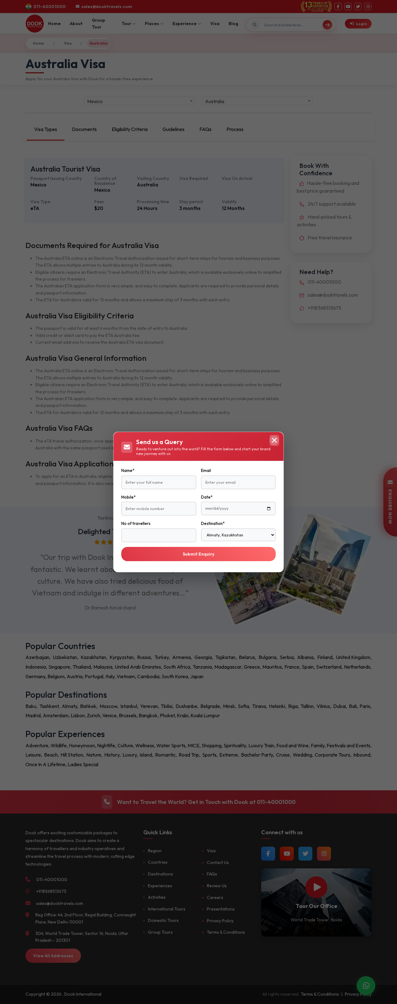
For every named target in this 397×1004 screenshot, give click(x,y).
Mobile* (128, 497)
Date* (206, 497)
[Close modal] (274, 440)
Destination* (213, 523)
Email (206, 470)
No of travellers (135, 523)
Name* (127, 470)
